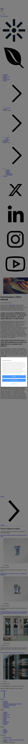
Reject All (14, 376)
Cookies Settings (14, 383)
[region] (14, 372)
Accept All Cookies (14, 380)
